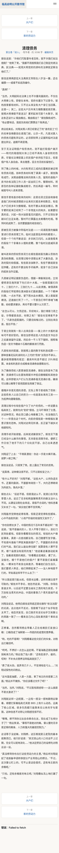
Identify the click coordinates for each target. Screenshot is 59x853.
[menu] (55, 4)
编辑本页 (49, 52)
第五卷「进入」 (13, 52)
